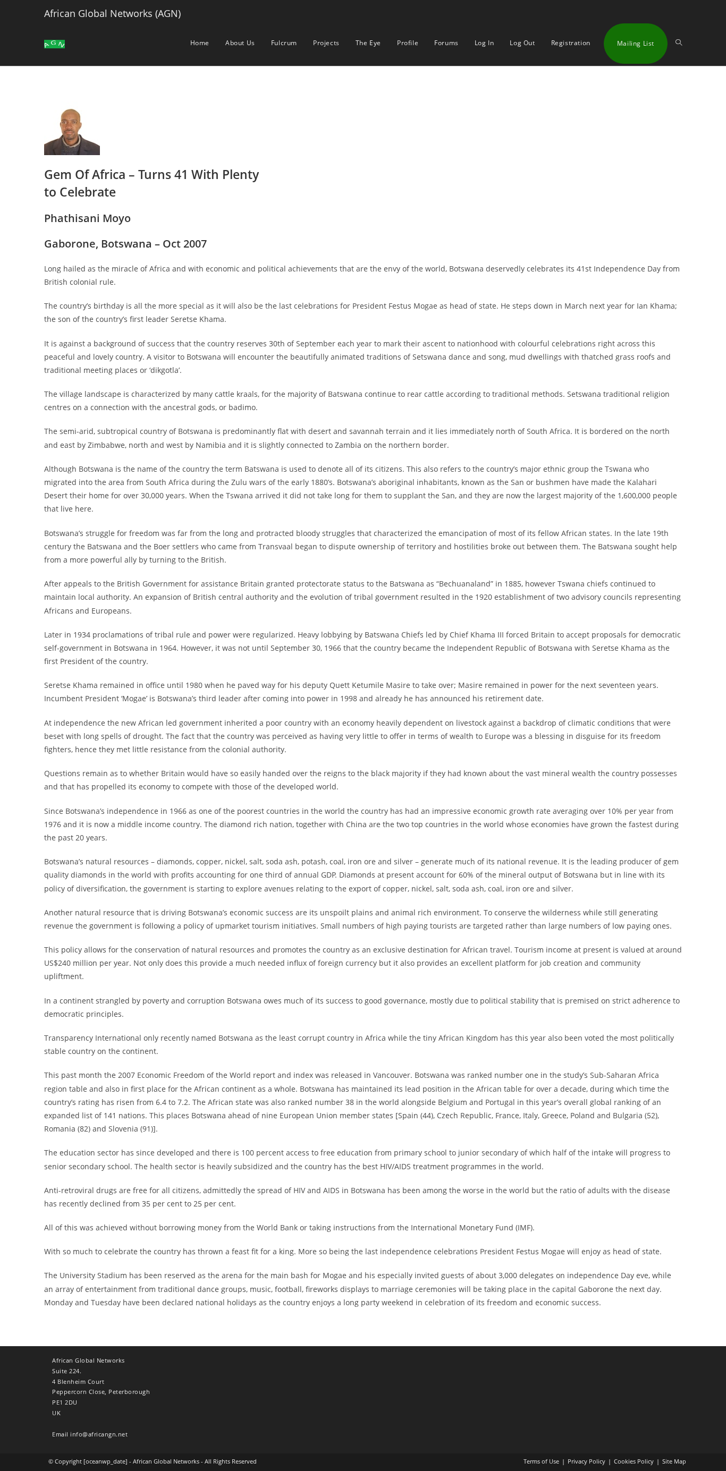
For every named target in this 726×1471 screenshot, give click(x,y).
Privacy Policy (586, 1461)
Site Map (674, 1461)
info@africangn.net (99, 1434)
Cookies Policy (634, 1461)
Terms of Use (541, 1461)
